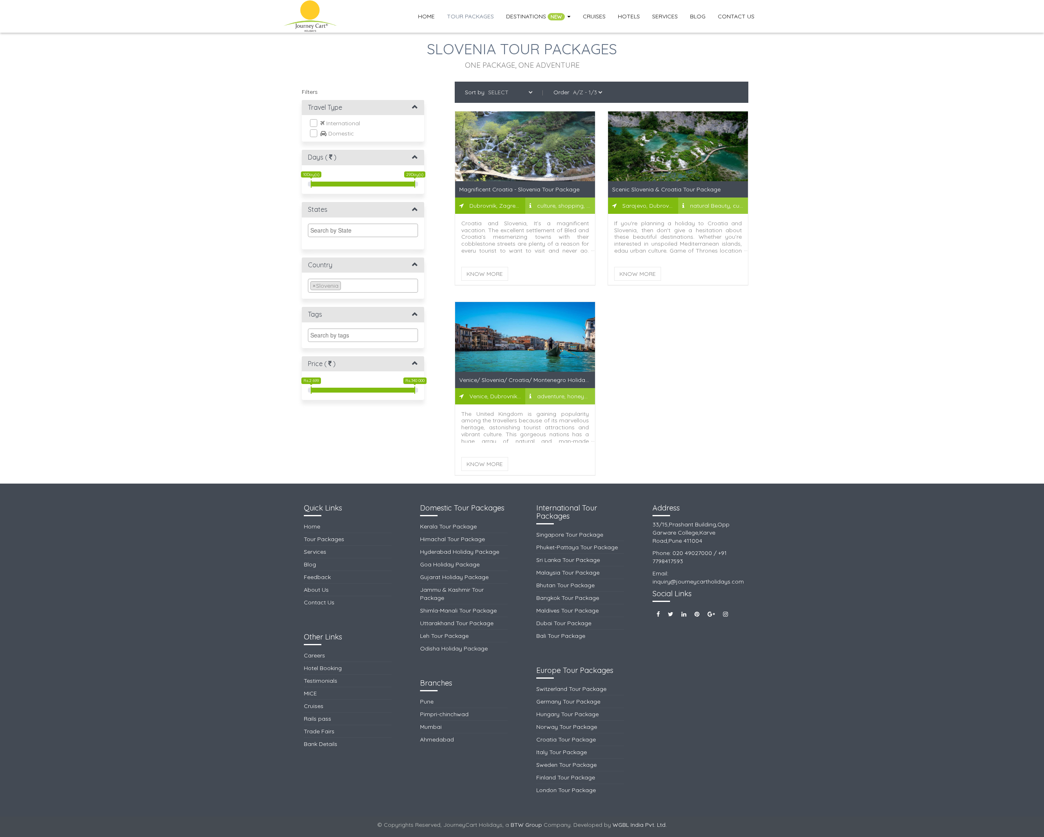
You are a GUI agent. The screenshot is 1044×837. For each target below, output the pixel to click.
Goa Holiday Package (450, 564)
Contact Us (736, 16)
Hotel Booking (323, 668)
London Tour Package (566, 790)
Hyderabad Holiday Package (459, 551)
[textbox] (365, 230)
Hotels (629, 16)
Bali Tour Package (560, 635)
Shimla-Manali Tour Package (458, 610)
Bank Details (320, 744)
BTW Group (526, 824)
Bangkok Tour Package (567, 598)
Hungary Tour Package (567, 714)
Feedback (317, 577)
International (342, 123)
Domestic (340, 133)
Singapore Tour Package (569, 534)
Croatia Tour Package (566, 739)
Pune (427, 701)
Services (665, 16)
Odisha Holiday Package (454, 648)
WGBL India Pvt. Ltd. (640, 824)
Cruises (594, 16)
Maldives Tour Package (567, 610)
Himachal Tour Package (452, 539)
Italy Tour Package (561, 752)
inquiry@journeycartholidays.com (698, 581)
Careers (314, 655)
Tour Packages (470, 16)
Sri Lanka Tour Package (568, 560)
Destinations (534, 16)
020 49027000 (692, 553)
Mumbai (431, 726)
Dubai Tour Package (563, 623)
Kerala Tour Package (448, 526)
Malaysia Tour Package (567, 572)
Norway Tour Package (566, 726)
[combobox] (363, 230)
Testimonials (320, 680)
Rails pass (317, 718)
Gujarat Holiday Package (454, 577)
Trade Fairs (319, 731)
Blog (698, 16)
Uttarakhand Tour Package (456, 623)
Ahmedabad (437, 739)
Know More (485, 274)
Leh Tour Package (444, 635)
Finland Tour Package (565, 777)
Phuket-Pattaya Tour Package (577, 547)
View (525, 154)
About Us (316, 589)
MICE (310, 693)
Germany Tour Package (568, 701)
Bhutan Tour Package (565, 585)
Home (426, 16)
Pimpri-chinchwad (444, 714)
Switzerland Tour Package (571, 689)
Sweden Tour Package (566, 764)
